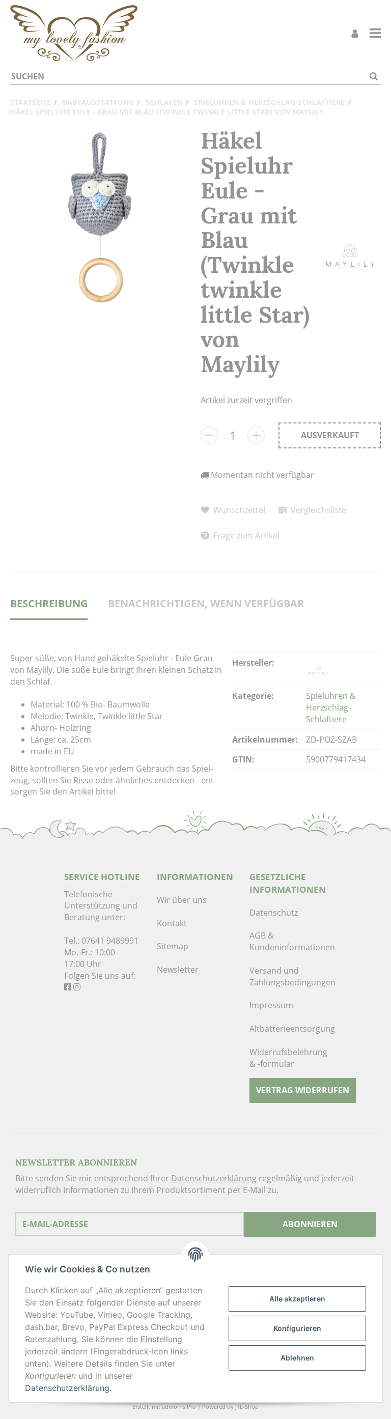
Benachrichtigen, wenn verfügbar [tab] (206, 603)
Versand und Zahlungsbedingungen (288, 976)
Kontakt (172, 923)
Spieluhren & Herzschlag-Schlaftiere (331, 707)
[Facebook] (67, 986)
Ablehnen (297, 1357)
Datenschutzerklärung (214, 1178)
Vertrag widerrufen (302, 1090)
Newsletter (178, 969)
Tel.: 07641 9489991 (101, 940)
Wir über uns (182, 899)
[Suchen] (374, 76)
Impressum (271, 1005)
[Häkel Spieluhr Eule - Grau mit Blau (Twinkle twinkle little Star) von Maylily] (100, 218)
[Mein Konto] (355, 33)
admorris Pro (179, 1406)
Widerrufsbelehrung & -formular (288, 1057)
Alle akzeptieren (297, 1298)
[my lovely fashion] (73, 33)
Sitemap (172, 946)
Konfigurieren (297, 1328)
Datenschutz (273, 912)
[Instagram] (76, 986)
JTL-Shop (247, 1406)
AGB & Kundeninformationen (288, 941)
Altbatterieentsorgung (288, 1028)
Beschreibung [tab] (49, 603)
